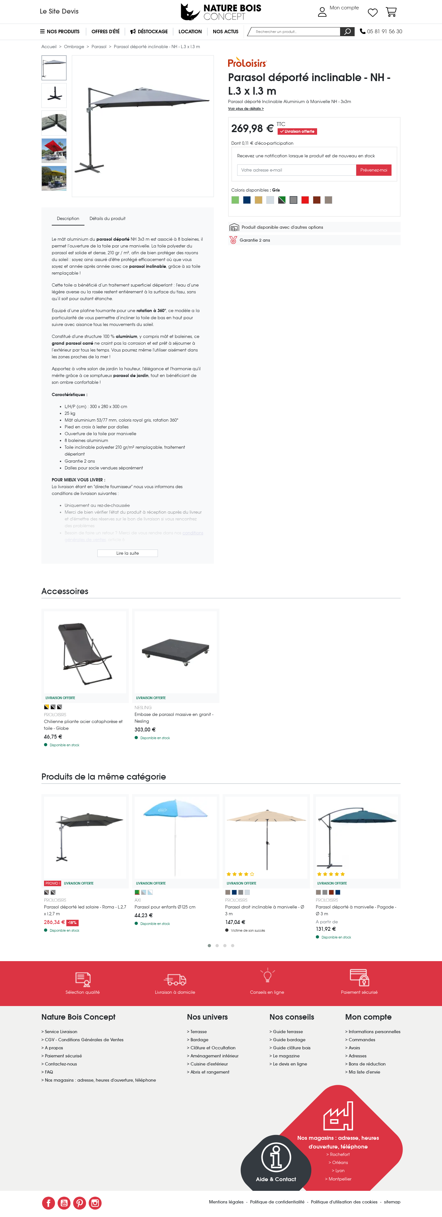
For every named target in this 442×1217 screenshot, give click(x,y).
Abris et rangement (210, 1072)
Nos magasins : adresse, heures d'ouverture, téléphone (100, 1080)
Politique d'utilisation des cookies (345, 1202)
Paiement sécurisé (63, 1056)
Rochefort (340, 1154)
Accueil (49, 46)
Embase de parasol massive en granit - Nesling (174, 718)
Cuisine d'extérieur (209, 1064)
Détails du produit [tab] (108, 218)
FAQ (49, 1072)
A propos (54, 1048)
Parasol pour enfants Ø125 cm (165, 907)
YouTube (64, 1203)
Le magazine (286, 1056)
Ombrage (74, 46)
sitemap (392, 1202)
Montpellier (340, 1179)
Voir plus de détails (245, 108)
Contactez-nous (61, 1064)
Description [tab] (68, 218)
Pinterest (79, 1203)
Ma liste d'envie (364, 1072)
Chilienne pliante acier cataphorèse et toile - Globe (83, 725)
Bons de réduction (367, 1064)
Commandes (362, 1040)
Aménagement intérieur (214, 1056)
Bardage (199, 1040)
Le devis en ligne (290, 1064)
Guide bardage (289, 1040)
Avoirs (354, 1048)
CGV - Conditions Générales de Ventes (84, 1040)
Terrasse (199, 1031)
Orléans (340, 1162)
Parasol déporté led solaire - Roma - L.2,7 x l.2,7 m (85, 910)
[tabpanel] (128, 397)
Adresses (358, 1056)
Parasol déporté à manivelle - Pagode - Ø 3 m (356, 910)
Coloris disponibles (255, 190)
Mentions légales (227, 1202)
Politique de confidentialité (278, 1202)
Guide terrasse (288, 1031)
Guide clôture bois (292, 1048)
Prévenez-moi (373, 170)
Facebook (48, 1203)
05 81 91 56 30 (384, 31)
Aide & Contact (276, 1179)
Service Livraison (61, 1031)
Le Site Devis (59, 11)
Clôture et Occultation (213, 1048)
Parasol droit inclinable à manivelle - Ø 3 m (264, 910)
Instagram (95, 1203)
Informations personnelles (375, 1031)
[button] (209, 945)
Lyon (340, 1170)
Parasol (100, 46)
